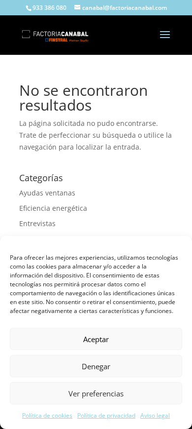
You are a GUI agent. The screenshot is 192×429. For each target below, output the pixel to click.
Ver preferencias (96, 393)
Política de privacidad (106, 415)
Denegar (96, 366)
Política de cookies (47, 415)
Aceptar (96, 339)
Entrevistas (37, 223)
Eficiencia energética (53, 208)
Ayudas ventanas (47, 192)
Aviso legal (155, 415)
